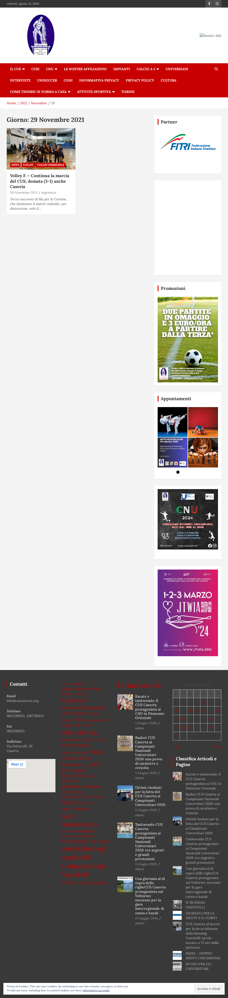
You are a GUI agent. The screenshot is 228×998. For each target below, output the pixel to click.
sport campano (76, 808)
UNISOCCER (47, 80)
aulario (77, 683)
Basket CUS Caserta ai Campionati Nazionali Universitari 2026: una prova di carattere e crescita (148, 752)
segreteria (48, 193)
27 (211, 727)
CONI (68, 80)
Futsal (96, 751)
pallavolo (70, 780)
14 (217, 711)
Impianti (121, 69)
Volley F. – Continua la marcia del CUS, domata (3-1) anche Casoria (39, 181)
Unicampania (74, 841)
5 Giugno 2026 (146, 723)
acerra (66, 684)
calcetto (80, 694)
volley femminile (92, 882)
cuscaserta (72, 739)
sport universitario (80, 820)
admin (139, 728)
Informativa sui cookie (96, 990)
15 (176, 719)
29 (176, 736)
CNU (49, 69)
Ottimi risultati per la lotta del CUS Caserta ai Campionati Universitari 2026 (150, 796)
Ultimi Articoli (139, 685)
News (15, 164)
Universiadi (177, 69)
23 (183, 727)
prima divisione (73, 792)
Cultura (168, 80)
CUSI (35, 69)
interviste (71, 764)
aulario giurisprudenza (82, 688)
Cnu (79, 719)
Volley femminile (50, 164)
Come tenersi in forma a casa (38, 92)
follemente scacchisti (74, 752)
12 (203, 711)
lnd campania (74, 770)
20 (211, 719)
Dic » (217, 747)
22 (176, 727)
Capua (94, 713)
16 (183, 719)
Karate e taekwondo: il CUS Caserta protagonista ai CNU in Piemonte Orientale (150, 707)
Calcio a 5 (146, 69)
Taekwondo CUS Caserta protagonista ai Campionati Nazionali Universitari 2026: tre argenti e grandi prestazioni (149, 841)
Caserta (67, 720)
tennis (66, 831)
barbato (67, 694)
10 (190, 711)
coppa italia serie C (97, 720)
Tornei (127, 92)
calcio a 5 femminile (84, 708)
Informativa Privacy (99, 80)
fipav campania (75, 745)
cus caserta (79, 732)
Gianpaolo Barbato (77, 758)
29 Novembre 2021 (23, 193)
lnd (96, 764)
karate (86, 765)
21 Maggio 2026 (146, 918)
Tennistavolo (70, 836)
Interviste (20, 80)
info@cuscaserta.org (23, 701)
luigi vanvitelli (74, 775)
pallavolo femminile (81, 786)
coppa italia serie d (76, 725)
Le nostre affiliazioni (85, 69)
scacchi (97, 797)
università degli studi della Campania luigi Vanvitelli (84, 861)
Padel (92, 776)
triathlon (87, 836)
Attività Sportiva (94, 92)
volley (28, 164)
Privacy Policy (140, 80)
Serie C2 (71, 802)
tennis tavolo (83, 831)
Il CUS (15, 69)
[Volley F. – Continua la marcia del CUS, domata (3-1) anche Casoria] (41, 149)
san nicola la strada (76, 797)
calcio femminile (74, 713)
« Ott (177, 747)
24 (190, 727)
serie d (88, 803)
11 (197, 711)
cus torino (100, 740)
